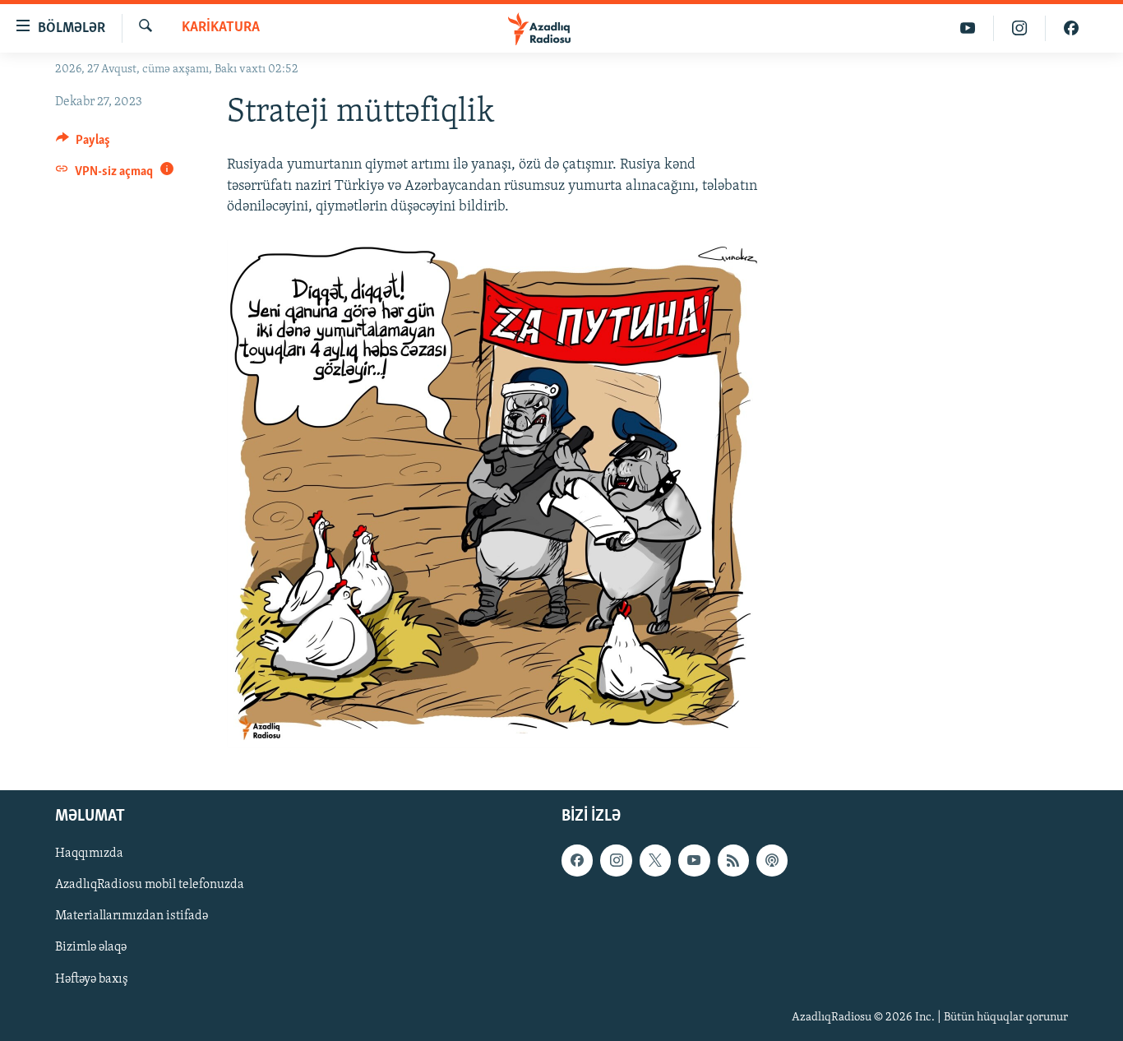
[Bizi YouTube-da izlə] (968, 28)
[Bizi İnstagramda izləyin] (1020, 28)
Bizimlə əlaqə (91, 947)
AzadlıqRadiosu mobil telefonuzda (149, 884)
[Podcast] (772, 860)
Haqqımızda (89, 853)
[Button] (83, 144)
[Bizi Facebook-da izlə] (1071, 28)
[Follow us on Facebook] (577, 860)
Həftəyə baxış (91, 978)
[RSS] (733, 860)
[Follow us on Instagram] (615, 860)
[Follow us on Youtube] (693, 860)
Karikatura (221, 28)
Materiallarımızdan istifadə (131, 916)
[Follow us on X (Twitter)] (655, 860)
